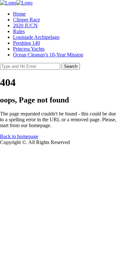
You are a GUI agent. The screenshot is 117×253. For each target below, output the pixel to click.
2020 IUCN (25, 25)
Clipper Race (26, 19)
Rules (19, 31)
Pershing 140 (26, 43)
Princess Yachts (29, 49)
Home (19, 14)
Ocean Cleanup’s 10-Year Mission (48, 54)
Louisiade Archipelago (36, 37)
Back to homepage (19, 136)
